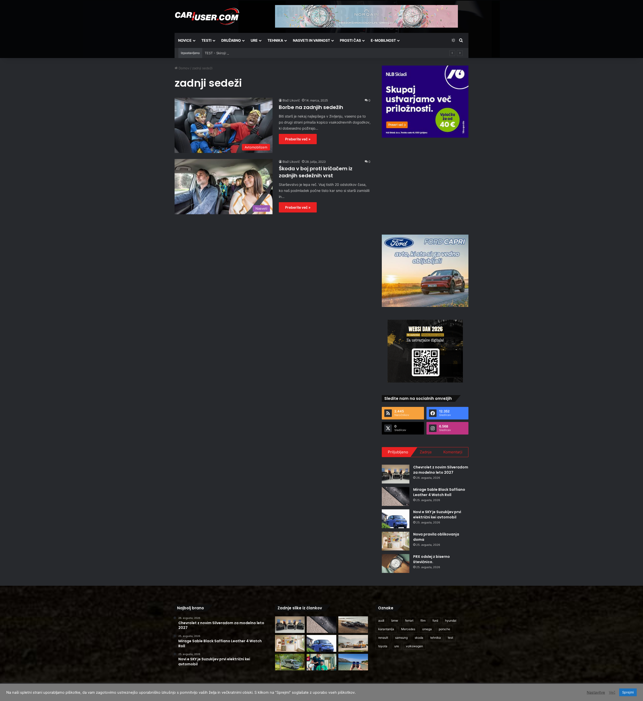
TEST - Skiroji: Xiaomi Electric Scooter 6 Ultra (240, 53)
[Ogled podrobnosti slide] (425, 102)
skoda (419, 637)
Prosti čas (350, 40)
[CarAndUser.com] (207, 16)
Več (612, 692)
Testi (206, 40)
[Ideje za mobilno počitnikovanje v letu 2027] (290, 662)
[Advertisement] (425, 185)
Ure (254, 40)
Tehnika (275, 40)
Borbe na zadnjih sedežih (311, 107)
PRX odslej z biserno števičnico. (431, 559)
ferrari (409, 620)
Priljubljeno (398, 452)
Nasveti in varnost (311, 40)
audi (381, 620)
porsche (444, 629)
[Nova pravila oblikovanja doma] (395, 541)
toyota (382, 646)
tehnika (435, 637)
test (450, 637)
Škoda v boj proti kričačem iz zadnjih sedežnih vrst (315, 172)
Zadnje (426, 452)
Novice (185, 40)
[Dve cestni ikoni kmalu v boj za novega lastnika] (353, 624)
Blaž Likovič (291, 100)
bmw (394, 620)
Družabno (231, 40)
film (422, 620)
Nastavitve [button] (596, 692)
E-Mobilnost (383, 40)
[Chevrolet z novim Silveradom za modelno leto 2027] (395, 474)
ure (396, 646)
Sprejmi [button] (628, 692)
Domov (183, 68)
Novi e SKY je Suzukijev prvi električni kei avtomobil (437, 514)
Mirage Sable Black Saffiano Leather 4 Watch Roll (439, 492)
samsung (401, 637)
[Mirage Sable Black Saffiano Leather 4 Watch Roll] (395, 496)
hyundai (450, 620)
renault (383, 637)
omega (427, 629)
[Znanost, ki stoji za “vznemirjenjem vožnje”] (321, 662)
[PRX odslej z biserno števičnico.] (395, 563)
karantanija (386, 629)
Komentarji (452, 452)
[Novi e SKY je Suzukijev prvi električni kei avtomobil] (395, 518)
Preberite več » (297, 139)
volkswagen (414, 646)
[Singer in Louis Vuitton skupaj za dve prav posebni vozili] (353, 643)
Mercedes (408, 629)
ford (435, 620)
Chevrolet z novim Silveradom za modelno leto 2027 (440, 470)
